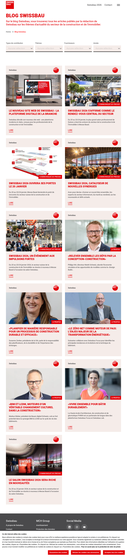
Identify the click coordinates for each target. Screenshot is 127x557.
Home (8, 32)
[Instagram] (77, 527)
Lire (11, 130)
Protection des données (45, 529)
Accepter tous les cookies (114, 553)
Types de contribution (14, 43)
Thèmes (38, 43)
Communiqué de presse (109, 104)
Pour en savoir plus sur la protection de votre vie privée (101, 547)
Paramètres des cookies (58, 553)
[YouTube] (84, 527)
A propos (116, 249)
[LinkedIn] (69, 527)
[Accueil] (10, 5)
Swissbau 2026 (94, 5)
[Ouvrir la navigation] (118, 5)
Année (96, 43)
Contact (108, 5)
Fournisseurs (69, 43)
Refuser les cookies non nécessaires (86, 553)
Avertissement (42, 525)
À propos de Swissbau (14, 525)
